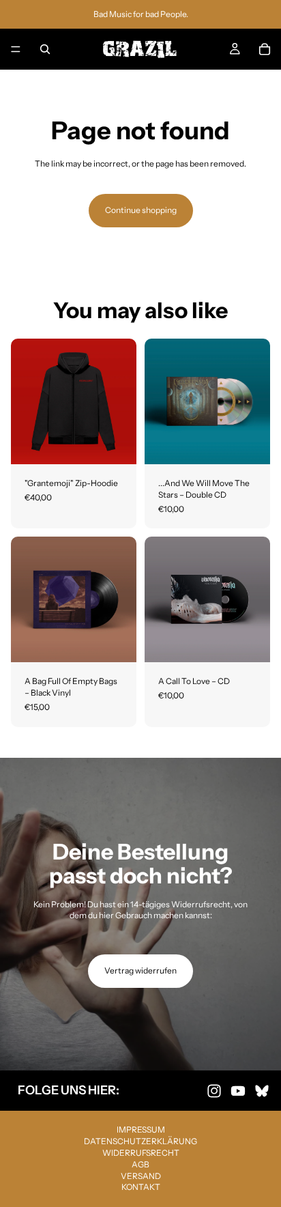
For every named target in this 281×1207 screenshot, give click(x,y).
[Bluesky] (262, 1090)
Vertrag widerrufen (140, 970)
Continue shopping (141, 210)
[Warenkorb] (265, 49)
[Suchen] (45, 49)
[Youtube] (238, 1090)
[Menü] (15, 49)
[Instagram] (214, 1090)
